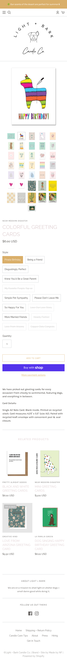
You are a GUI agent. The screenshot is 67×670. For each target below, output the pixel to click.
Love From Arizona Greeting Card (16, 545)
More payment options (33, 375)
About (35, 635)
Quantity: (7, 336)
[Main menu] (4, 12)
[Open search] (9, 12)
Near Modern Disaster (47, 482)
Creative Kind (9, 536)
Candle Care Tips (18, 635)
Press (45, 635)
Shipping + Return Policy (39, 630)
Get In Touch (33, 641)
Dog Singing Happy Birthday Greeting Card (49, 545)
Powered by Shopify (33, 656)
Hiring (55, 635)
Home (18, 630)
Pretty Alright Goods (14, 482)
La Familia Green (44, 536)
